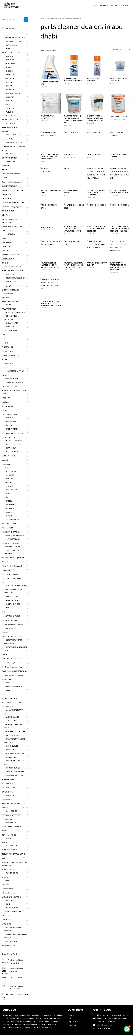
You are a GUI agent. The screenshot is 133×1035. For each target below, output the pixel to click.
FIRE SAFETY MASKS (14, 686)
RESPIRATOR (7, 679)
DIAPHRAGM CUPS (9, 251)
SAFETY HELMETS (8, 779)
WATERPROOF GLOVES (15, 775)
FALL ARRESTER (12, 323)
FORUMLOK (11, 75)
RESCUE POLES (12, 282)
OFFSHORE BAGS (13, 539)
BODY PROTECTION (9, 158)
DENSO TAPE (7, 242)
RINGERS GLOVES (13, 768)
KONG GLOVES (12, 746)
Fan (3, 335)
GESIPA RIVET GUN (9, 386)
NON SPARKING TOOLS (11, 616)
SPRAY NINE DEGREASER (11, 815)
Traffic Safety (6, 877)
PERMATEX (10, 97)
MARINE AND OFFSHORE (11, 532)
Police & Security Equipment (12, 663)
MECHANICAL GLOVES (15, 753)
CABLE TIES (6, 194)
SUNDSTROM (7, 819)
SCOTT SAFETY (12, 49)
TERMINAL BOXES (9, 835)
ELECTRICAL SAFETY (10, 275)
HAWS (8, 305)
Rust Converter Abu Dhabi (11, 702)
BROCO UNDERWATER (15, 535)
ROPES (4, 694)
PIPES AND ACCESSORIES (11, 659)
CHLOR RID (6, 198)
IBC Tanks (5, 402)
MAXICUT (10, 750)
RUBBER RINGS (12, 378)
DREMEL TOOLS (8, 259)
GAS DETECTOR (8, 368)
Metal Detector (7, 562)
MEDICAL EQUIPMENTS (11, 543)
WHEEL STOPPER (8, 916)
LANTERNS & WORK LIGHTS (12, 433)
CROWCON (6, 215)
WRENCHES (6, 924)
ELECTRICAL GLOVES (14, 735)
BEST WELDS (11, 900)
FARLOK (9, 71)
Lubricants (6, 464)
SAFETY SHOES (7, 792)
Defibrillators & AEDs (14, 546)
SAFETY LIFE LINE (8, 788)
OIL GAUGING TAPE (9, 620)
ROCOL (9, 101)
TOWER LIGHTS (12, 873)
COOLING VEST (8, 211)
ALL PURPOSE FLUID (10, 120)
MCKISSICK (10, 154)
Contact (124, 5)
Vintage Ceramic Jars (9, 893)
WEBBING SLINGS (13, 452)
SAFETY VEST (7, 799)
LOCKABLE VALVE (9, 456)
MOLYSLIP (10, 508)
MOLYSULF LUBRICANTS (11, 578)
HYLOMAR (6, 398)
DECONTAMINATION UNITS (12, 227)
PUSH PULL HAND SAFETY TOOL (14, 671)
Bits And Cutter (7, 139)
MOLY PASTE (11, 505)
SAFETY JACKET (12, 161)
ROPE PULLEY (11, 327)
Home (95, 5)
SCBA (8, 608)
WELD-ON (10, 112)
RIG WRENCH (11, 941)
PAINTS (5, 632)
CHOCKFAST (11, 63)
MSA (4, 582)
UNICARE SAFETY (8, 885)
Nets (4, 612)
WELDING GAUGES (13, 911)
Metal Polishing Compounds (12, 566)
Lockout (5, 460)
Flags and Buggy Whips (10, 355)
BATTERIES (6, 131)
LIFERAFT (10, 425)
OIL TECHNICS (11, 234)
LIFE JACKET (11, 421)
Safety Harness (11, 45)
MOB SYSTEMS (12, 429)
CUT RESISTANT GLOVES (15, 731)
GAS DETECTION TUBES (15, 371)
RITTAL (9, 838)
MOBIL (9, 501)
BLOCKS (5, 150)
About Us (114, 5)
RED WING (10, 795)
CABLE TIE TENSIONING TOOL (13, 190)
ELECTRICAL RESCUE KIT (15, 278)
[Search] (26, 19)
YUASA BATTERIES (13, 135)
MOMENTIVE (11, 90)
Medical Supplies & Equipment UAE (14, 558)
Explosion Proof (8, 297)
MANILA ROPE (7, 528)
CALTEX (9, 482)
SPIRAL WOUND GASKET (15, 382)
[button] (127, 1029)
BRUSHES (5, 169)
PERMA (9, 512)
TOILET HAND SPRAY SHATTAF (13, 854)
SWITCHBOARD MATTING (12, 827)
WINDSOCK (6, 920)
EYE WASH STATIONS (10, 301)
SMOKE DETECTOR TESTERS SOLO (15, 803)
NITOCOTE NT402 (13, 93)
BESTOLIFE (10, 479)
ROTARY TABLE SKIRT (10, 698)
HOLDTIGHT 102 (12, 490)
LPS (7, 497)
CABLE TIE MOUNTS (9, 186)
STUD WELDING (12, 908)
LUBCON (9, 86)
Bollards (9, 880)
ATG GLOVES (11, 721)
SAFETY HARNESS (13, 604)
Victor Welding (7, 889)
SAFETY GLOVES (8, 707)
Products (104, 5)
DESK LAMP (6, 246)
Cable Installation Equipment (12, 182)
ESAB (8, 904)
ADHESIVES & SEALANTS (11, 53)
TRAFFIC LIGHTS (8, 870)
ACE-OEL (9, 467)
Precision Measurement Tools (12, 667)
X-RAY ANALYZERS (9, 945)
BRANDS (5, 165)
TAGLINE (5, 831)
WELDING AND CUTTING (11, 897)
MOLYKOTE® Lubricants (11, 574)
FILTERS (5, 343)
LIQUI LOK (10, 78)
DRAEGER (10, 683)
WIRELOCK (10, 116)
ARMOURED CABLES (14, 266)
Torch (4, 858)
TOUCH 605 (10, 108)
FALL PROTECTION (9, 309)
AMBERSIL (10, 475)
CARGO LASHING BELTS (15, 440)
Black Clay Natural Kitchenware (13, 146)
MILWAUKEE (11, 757)
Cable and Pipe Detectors (11, 174)
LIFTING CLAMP (12, 448)
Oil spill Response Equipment (12, 624)
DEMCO (5, 238)
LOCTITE (9, 82)
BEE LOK (9, 56)
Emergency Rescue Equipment (13, 286)
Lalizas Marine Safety (9, 414)
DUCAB (5, 263)
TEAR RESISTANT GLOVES (16, 772)
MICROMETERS (8, 570)
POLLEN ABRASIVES (14, 142)
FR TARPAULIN (7, 363)
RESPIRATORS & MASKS (15, 41)
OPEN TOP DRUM (9, 628)
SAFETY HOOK (7, 784)
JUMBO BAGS (7, 406)
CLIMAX (9, 67)
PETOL (4, 654)
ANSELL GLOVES (12, 717)
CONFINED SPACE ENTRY (16, 37)
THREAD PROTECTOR (10, 850)
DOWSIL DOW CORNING (11, 255)
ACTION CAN (11, 471)
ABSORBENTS (11, 811)
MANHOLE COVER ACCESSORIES (14, 524)
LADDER (5, 410)
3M (3, 34)
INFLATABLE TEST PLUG (15, 846)
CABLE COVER (7, 178)
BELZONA (10, 60)
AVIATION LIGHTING (10, 127)
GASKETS (5, 375)
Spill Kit (5, 808)
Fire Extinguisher (8, 351)
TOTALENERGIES (12, 520)
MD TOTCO (10, 123)
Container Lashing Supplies (12, 207)
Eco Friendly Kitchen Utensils (12, 270)
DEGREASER (6, 231)
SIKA (8, 104)
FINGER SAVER (7, 347)
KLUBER (9, 493)
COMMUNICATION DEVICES (13, 203)
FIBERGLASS (6, 339)
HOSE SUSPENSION (13, 444)
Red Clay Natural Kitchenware (13, 675)
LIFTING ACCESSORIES (10, 437)
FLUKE (4, 359)
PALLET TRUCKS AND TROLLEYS (14, 637)
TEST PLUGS (6, 842)
